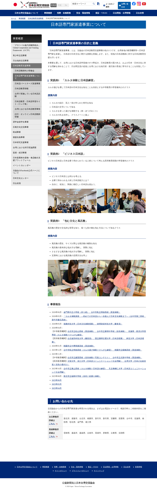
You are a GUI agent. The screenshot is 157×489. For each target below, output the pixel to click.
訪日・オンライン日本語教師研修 (27, 115)
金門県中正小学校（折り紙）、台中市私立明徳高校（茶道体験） (92, 312)
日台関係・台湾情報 (122, 13)
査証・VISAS (101, 13)
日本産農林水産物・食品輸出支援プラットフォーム (26, 159)
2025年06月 (57, 380)
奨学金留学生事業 (21, 122)
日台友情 (140, 13)
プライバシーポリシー (80, 471)
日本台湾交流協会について (26, 13)
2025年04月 (57, 388)
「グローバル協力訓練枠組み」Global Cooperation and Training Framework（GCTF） (26, 47)
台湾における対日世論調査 (24, 147)
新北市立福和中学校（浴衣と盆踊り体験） (82, 376)
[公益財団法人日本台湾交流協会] (30, 4)
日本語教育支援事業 (35, 18)
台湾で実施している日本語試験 (27, 95)
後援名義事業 (19, 137)
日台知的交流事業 (21, 61)
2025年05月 (57, 384)
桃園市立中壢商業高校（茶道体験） (79, 346)
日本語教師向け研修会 (24, 71)
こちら (52, 424)
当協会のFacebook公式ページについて (26, 171)
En (66, 5)
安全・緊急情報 (83, 13)
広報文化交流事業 (21, 127)
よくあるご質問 (110, 5)
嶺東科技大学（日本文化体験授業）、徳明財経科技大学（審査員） (93, 324)
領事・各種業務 (64, 13)
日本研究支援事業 (21, 142)
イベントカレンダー (22, 165)
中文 (59, 5)
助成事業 (17, 132)
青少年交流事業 (20, 55)
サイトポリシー (61, 471)
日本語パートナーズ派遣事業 (27, 83)
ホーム (13, 18)
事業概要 (48, 13)
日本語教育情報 (21, 89)
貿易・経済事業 (20, 153)
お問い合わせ (124, 5)
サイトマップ (99, 471)
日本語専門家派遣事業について (27, 77)
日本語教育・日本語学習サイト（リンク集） (27, 102)
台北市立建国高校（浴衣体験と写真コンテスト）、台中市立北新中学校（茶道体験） (104, 358)
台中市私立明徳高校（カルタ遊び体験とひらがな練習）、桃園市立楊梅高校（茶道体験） (103, 350)
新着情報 (138, 467)
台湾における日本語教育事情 (27, 109)
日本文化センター (21, 178)
